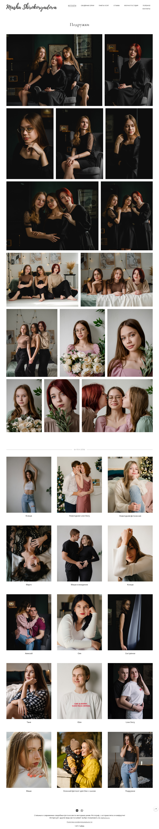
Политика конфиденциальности (79, 822)
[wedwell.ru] (31, 7)
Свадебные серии (87, 6)
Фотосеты (72, 6)
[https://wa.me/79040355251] (82, 810)
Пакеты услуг (104, 6)
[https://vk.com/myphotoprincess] (77, 810)
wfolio (82, 826)
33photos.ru (105, 818)
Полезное (146, 6)
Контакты (146, 9)
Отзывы (116, 6)
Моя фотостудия (131, 6)
